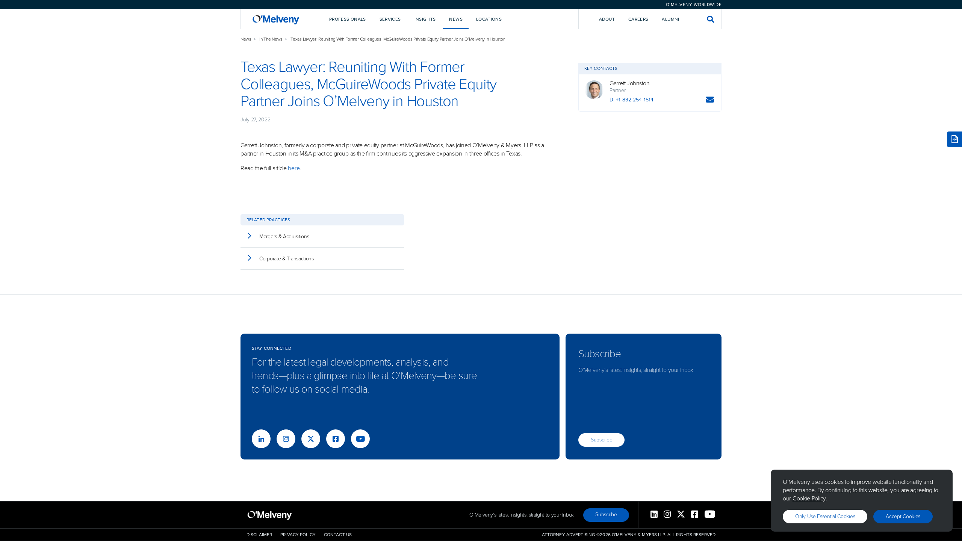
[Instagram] (286, 438)
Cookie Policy (809, 498)
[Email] (710, 101)
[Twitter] (310, 438)
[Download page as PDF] (954, 139)
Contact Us (338, 534)
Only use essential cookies (825, 516)
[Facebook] (335, 438)
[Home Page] (276, 19)
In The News (271, 39)
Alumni (670, 19)
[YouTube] (360, 438)
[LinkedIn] (261, 438)
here (293, 168)
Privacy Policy (298, 534)
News (245, 39)
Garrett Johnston (629, 83)
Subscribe (601, 440)
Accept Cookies (903, 516)
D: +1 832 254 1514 (631, 100)
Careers (638, 19)
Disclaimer (259, 534)
